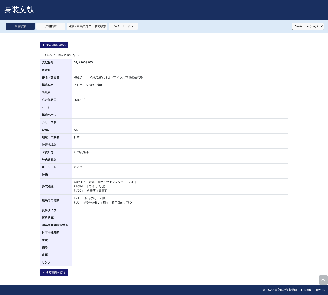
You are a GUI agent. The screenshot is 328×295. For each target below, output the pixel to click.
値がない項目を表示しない (61, 55)
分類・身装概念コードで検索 (87, 26)
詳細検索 (51, 26)
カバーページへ (123, 26)
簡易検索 (20, 26)
